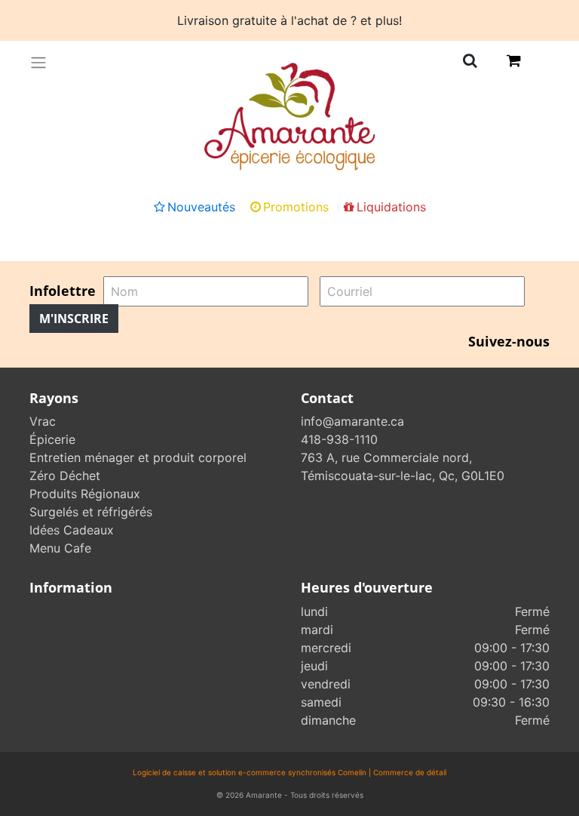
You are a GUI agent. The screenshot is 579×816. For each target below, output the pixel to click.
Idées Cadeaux (71, 529)
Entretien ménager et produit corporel (138, 457)
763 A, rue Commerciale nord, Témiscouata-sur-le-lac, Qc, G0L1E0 (402, 466)
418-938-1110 (339, 439)
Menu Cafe (60, 548)
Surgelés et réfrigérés (90, 511)
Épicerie (52, 439)
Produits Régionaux (84, 493)
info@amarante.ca (352, 421)
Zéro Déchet (64, 475)
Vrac (42, 421)
